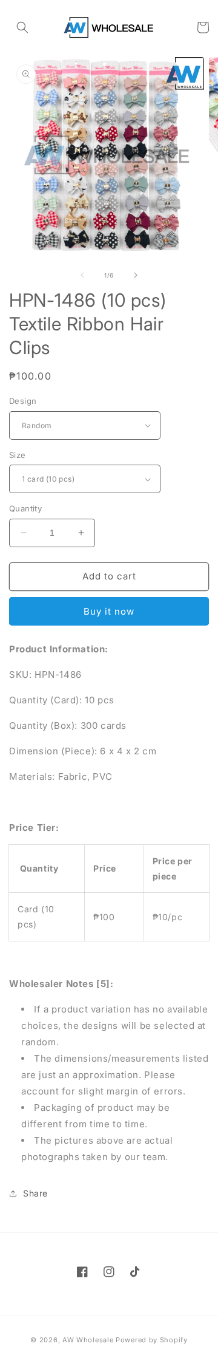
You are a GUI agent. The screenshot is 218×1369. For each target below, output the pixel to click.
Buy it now (109, 611)
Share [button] (35, 1193)
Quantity (25, 508)
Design (22, 401)
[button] (22, 27)
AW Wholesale (87, 1340)
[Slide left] (82, 275)
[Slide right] (135, 275)
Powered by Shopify (152, 1340)
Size (17, 455)
